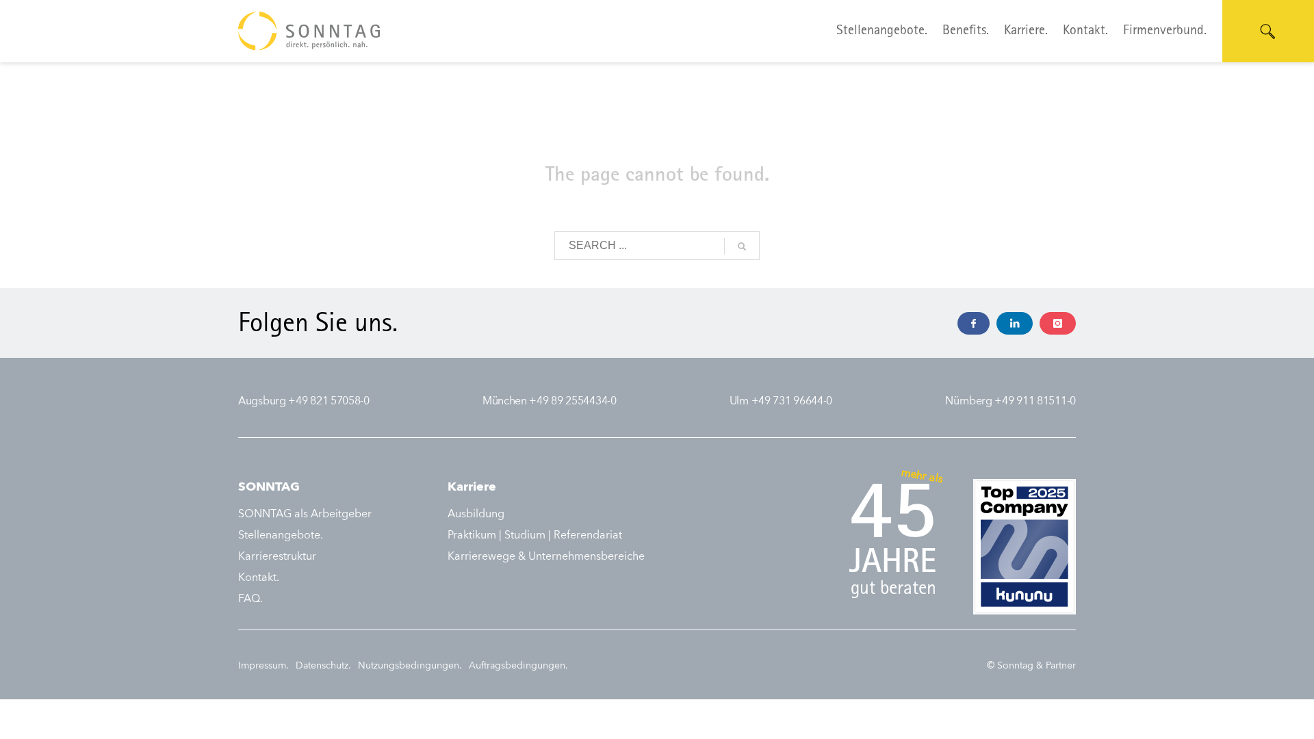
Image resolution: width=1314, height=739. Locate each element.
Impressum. (263, 666)
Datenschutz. (323, 666)
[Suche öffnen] (1268, 31)
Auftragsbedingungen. (518, 666)
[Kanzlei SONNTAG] (973, 323)
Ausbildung (476, 514)
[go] (742, 246)
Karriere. (1026, 31)
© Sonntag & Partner (1031, 666)
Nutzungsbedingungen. (410, 666)
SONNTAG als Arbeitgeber (305, 514)
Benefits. (965, 31)
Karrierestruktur (277, 557)
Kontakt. (1085, 31)
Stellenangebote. (881, 31)
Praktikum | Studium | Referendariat (535, 535)
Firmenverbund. (1165, 31)
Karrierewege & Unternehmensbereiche (546, 557)
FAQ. (250, 599)
